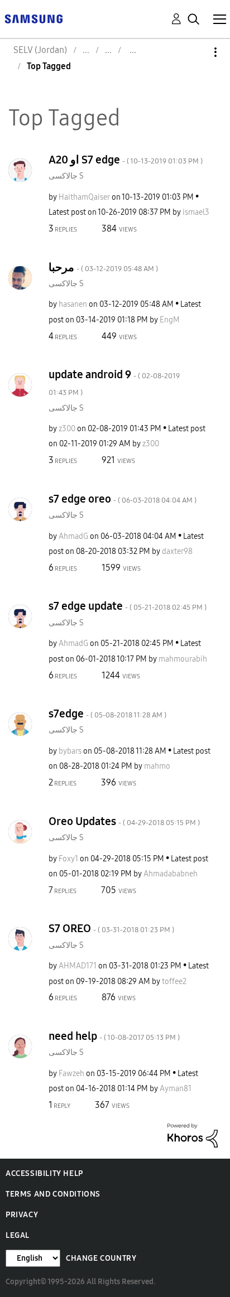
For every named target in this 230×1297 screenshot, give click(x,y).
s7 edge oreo (123, 498)
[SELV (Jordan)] (33, 18)
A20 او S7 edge (126, 159)
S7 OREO (111, 928)
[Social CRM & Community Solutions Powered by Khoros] (192, 1135)
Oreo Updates (124, 821)
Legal (18, 1235)
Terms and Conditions (53, 1194)
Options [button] (196, 52)
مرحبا (103, 267)
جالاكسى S (66, 176)
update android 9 (114, 382)
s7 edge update (128, 606)
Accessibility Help (44, 1173)
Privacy (22, 1214)
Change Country (101, 1258)
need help (114, 1036)
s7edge (107, 713)
